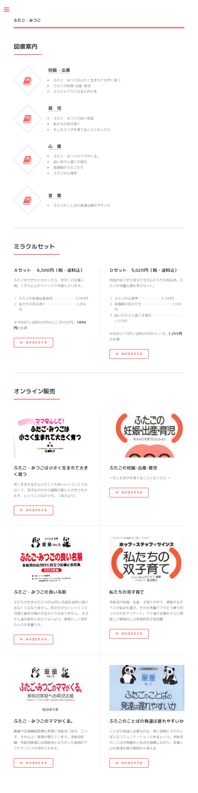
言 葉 (54, 195)
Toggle (9, 9)
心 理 (54, 146)
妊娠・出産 (59, 70)
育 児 (54, 108)
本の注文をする (35, 342)
